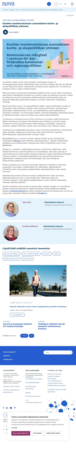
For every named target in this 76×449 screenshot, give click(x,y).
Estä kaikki (37, 433)
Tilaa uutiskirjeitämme (55, 381)
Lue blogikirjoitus (17, 315)
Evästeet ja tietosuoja (54, 374)
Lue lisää (14, 427)
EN (65, 4)
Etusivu (6, 9)
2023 (17, 9)
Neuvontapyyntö (9, 352)
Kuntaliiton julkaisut (54, 376)
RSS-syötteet (52, 378)
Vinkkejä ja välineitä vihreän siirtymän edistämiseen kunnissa (51, 326)
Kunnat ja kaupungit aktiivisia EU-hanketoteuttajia (17, 325)
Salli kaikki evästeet (20, 433)
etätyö (56, 254)
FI (56, 4)
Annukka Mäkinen (30, 226)
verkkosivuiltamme (18, 191)
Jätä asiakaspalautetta (32, 382)
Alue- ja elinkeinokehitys (31, 254)
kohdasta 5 (42, 193)
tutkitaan (17, 141)
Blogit (12, 9)
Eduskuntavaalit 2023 (11, 258)
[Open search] (49, 4)
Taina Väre (26, 202)
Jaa (31, 335)
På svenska (70, 15)
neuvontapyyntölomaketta (33, 379)
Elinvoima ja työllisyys (11, 254)
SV (61, 4)
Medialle (28, 392)
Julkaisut (6, 356)
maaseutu (46, 254)
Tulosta (24, 335)
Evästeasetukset (53, 433)
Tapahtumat (7, 359)
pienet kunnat (27, 258)
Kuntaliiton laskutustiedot (11, 386)
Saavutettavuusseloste (32, 396)
